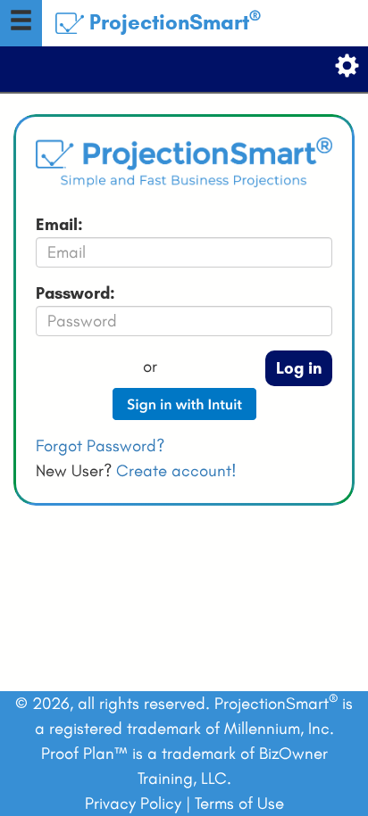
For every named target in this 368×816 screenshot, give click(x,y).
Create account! (176, 470)
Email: (59, 224)
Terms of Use (239, 803)
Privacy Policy (133, 803)
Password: (75, 293)
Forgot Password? (100, 445)
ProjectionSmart (172, 20)
